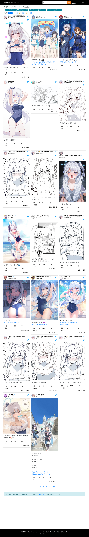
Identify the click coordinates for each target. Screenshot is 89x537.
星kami (10, 276)
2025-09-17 (25, 205)
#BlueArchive (64, 324)
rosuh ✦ (10, 394)
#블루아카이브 (45, 474)
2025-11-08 (81, 69)
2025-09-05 (81, 212)
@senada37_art (40, 396)
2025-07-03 (53, 390)
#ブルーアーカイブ (73, 322)
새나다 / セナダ (40, 394)
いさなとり (67, 276)
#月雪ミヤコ (42, 64)
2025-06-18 (25, 445)
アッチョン (39, 81)
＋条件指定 (73, 3)
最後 (53, 486)
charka (38, 16)
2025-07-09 (81, 332)
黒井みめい (11, 216)
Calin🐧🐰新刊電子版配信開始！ (17, 16)
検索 (69, 2)
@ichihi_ (38, 217)
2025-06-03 (53, 482)
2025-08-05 (81, 270)
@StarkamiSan (12, 278)
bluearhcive (50, 10)
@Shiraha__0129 (68, 17)
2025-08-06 (53, 269)
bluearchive (43, 10)
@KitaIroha (39, 278)
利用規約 (24, 532)
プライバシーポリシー (35, 532)
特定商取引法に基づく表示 (51, 532)
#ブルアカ (7, 322)
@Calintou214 (11, 17)
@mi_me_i (10, 217)
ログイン (41, 494)
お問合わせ (63, 532)
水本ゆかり (19, 10)
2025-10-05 (81, 131)
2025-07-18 (53, 332)
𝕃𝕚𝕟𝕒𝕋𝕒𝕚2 (11, 81)
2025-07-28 (25, 330)
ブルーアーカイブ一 (10, 10)
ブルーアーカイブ (34, 10)
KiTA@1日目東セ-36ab (42, 276)
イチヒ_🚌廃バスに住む (42, 216)
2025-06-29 (81, 390)
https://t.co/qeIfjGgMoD (40, 62)
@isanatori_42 (67, 278)
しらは (65, 16)
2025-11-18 (25, 77)
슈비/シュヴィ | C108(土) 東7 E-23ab (69, 155)
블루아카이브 (58, 10)
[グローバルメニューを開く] (83, 2)
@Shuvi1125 (62, 157)
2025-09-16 (53, 207)
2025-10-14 (53, 111)
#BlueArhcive (36, 474)
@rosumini (11, 396)
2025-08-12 (25, 272)
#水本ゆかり (72, 62)
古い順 (16, 13)
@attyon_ (38, 82)
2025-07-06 (25, 390)
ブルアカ (26, 10)
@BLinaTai (10, 82)
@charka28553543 (41, 17)
